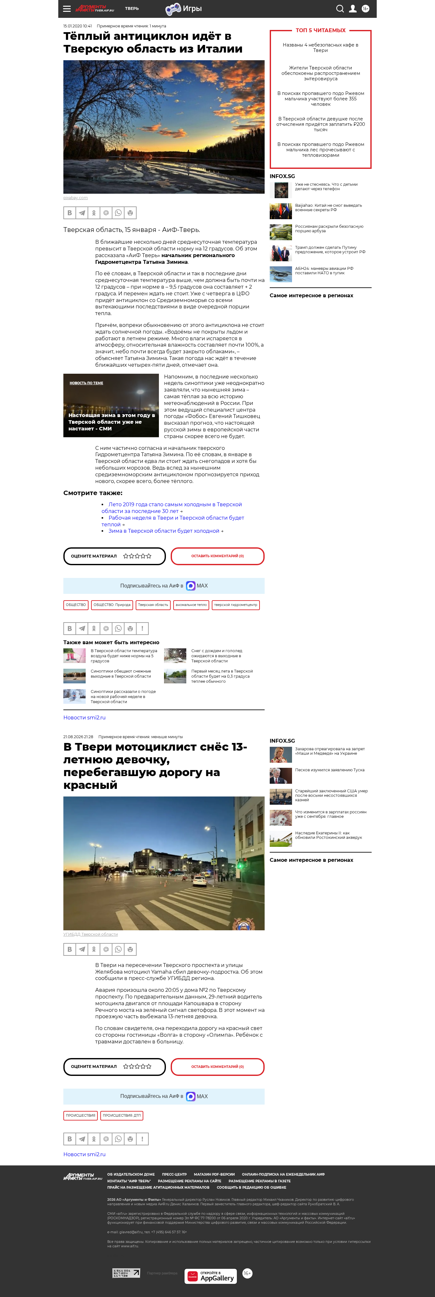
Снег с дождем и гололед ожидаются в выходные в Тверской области (216, 655)
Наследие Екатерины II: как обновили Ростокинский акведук (328, 835)
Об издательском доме (131, 1174)
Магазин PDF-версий (214, 1174)
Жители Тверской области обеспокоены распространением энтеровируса (321, 73)
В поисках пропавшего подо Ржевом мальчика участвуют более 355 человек (320, 99)
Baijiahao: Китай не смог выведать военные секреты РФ (328, 207)
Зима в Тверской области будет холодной (164, 531)
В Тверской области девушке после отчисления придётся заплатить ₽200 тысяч (320, 124)
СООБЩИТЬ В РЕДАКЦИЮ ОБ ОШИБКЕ (251, 1187)
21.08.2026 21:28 (78, 736)
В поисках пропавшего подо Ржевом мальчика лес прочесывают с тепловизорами (320, 150)
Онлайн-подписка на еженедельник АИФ (283, 1174)
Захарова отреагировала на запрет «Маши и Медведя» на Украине (330, 751)
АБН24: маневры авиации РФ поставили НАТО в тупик (324, 270)
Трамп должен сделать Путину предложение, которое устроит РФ (330, 249)
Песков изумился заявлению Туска (330, 770)
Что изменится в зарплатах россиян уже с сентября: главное (331, 814)
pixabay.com (75, 197)
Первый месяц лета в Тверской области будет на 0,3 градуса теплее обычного (222, 676)
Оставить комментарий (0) (217, 556)
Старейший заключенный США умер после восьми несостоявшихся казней (331, 795)
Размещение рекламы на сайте (189, 1181)
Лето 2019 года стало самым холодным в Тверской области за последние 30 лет (172, 507)
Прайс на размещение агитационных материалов (158, 1187)
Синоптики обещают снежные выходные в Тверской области (121, 674)
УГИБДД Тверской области (90, 934)
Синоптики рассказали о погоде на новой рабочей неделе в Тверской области (123, 696)
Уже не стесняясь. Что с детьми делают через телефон (326, 186)
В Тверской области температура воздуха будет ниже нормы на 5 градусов (124, 655)
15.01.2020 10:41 (77, 26)
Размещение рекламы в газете (260, 1181)
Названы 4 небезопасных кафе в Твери (321, 47)
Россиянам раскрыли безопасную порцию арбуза (329, 228)
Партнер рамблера (162, 1273)
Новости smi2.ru (84, 718)
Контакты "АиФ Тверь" (129, 1181)
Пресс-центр (174, 1174)
